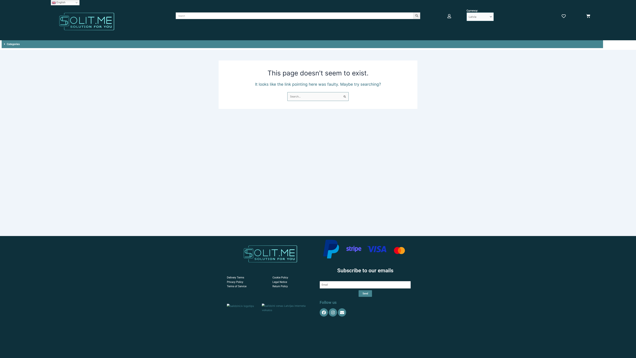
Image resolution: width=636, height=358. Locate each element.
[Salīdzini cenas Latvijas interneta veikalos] (288, 307)
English (60, 2)
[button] (302, 44)
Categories (13, 44)
